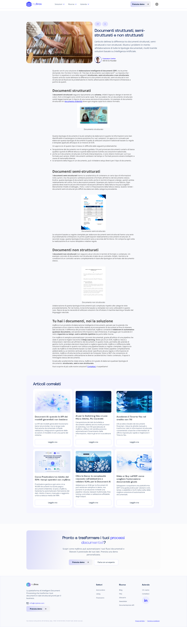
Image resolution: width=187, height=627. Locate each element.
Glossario (122, 598)
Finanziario (100, 598)
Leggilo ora (52, 442)
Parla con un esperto (106, 562)
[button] (60, 4)
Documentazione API (126, 605)
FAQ (120, 594)
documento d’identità (73, 101)
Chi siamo (145, 590)
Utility (98, 594)
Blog (120, 590)
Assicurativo (100, 590)
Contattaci (91, 366)
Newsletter (123, 601)
